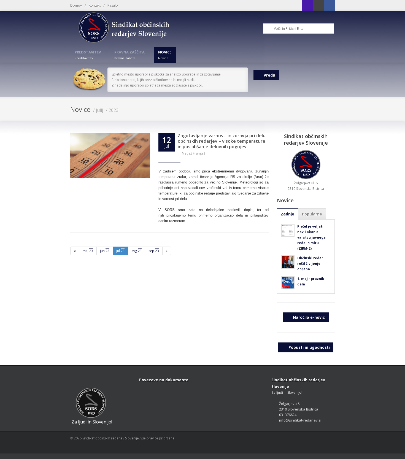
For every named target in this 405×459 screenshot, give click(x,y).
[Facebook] (329, 5)
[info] (318, 5)
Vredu (269, 75)
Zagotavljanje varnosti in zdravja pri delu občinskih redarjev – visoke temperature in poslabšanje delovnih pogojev (222, 141)
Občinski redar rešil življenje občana (310, 263)
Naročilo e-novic (309, 317)
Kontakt (95, 5)
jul (120, 251)
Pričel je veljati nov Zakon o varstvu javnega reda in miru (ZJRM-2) (311, 237)
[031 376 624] (307, 5)
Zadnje (287, 214)
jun (104, 251)
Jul (166, 146)
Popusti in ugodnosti (309, 347)
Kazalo (112, 5)
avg (136, 251)
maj (88, 251)
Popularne (312, 214)
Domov (76, 5)
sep (153, 251)
